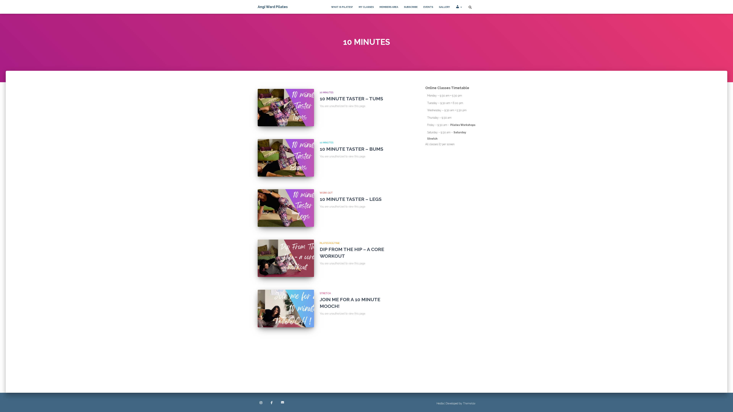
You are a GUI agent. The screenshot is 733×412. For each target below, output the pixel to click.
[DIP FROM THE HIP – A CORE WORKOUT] (286, 258)
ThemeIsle (469, 403)
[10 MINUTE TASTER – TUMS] (286, 107)
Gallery (444, 7)
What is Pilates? (342, 7)
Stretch (325, 293)
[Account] (459, 7)
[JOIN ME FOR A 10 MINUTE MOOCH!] (286, 308)
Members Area (388, 7)
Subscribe (411, 7)
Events (428, 7)
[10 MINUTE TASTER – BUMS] (286, 158)
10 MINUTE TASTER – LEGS (351, 199)
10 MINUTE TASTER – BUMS (351, 149)
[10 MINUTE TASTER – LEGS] (286, 208)
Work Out (326, 193)
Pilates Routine (330, 243)
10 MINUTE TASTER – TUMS (351, 98)
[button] (461, 7)
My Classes (366, 7)
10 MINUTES (326, 92)
